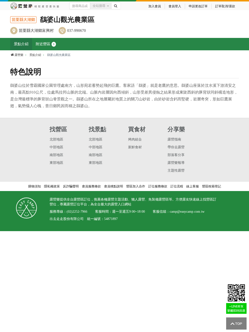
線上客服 (192, 186)
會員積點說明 (113, 186)
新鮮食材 (135, 147)
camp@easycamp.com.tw (187, 211)
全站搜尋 (99, 6)
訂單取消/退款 (225, 6)
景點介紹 (21, 44)
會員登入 (175, 6)
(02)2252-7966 (77, 211)
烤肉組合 (135, 139)
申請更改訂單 (198, 6)
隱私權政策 (52, 186)
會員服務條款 (91, 186)
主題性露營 (176, 170)
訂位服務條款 (157, 186)
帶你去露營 (176, 147)
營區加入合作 (135, 186)
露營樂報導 (176, 163)
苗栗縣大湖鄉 (23, 19)
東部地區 (56, 163)
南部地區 (56, 155)
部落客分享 (176, 155)
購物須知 (34, 186)
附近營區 (45, 44)
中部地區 (56, 147)
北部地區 (56, 139)
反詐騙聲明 (71, 186)
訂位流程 (176, 186)
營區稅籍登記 (211, 186)
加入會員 (154, 6)
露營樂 (19, 55)
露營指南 (174, 139)
